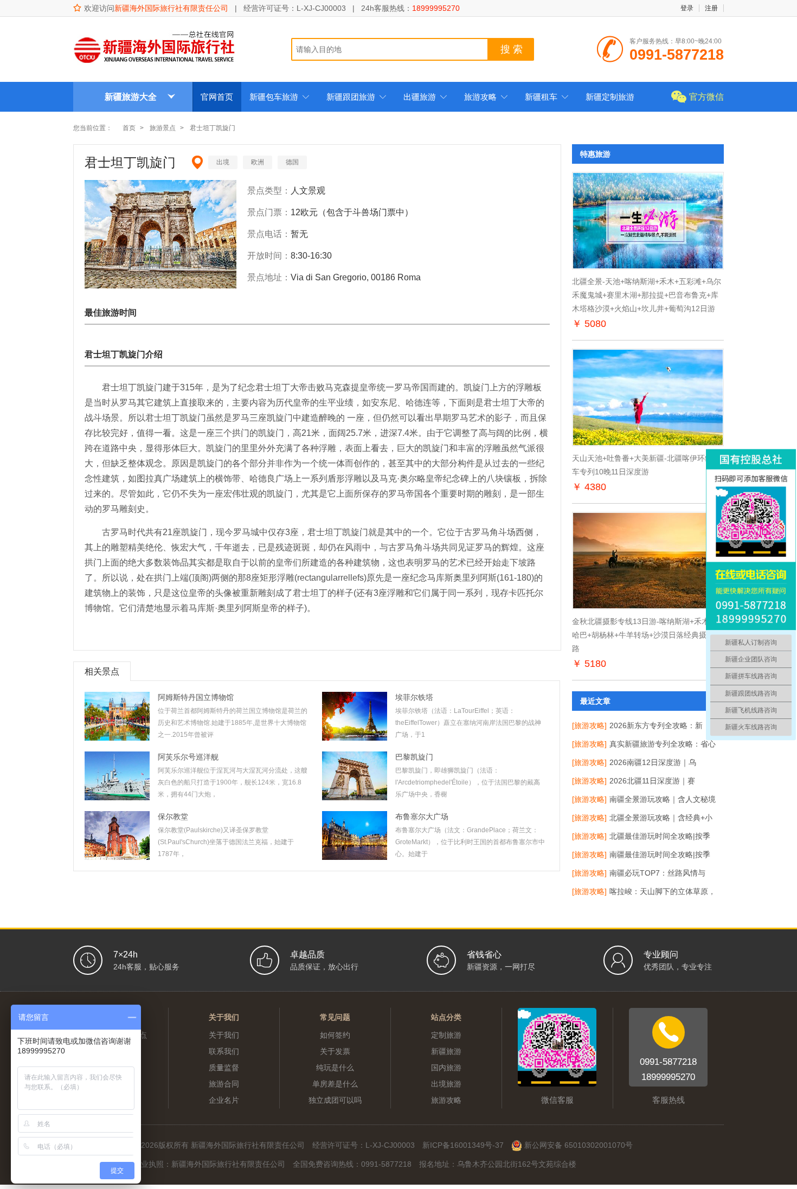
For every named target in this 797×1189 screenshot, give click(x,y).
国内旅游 (446, 1067)
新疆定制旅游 (610, 96)
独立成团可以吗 (335, 1100)
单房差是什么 (335, 1083)
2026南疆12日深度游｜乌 (652, 762)
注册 (711, 8)
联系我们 (224, 1051)
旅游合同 (224, 1083)
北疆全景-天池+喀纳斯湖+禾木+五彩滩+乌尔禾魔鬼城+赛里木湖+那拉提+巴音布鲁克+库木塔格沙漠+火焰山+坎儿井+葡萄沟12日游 (646, 295)
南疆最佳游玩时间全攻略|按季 (659, 854)
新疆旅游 (446, 1051)
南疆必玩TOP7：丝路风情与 (657, 873)
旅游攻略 (486, 96)
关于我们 (224, 1035)
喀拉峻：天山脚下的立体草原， (662, 891)
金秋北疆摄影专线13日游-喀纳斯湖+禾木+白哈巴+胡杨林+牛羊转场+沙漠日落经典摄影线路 (647, 635)
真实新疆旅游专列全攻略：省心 (662, 744)
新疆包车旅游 (279, 96)
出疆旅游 (425, 96)
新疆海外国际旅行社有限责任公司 (171, 8)
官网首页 (217, 96)
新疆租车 (547, 96)
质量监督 (224, 1067)
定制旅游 (446, 1035)
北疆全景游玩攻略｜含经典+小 (660, 817)
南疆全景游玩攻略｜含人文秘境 (662, 799)
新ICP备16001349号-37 (463, 1145)
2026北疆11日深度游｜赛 (652, 780)
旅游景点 (163, 128)
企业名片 (224, 1100)
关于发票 (335, 1051)
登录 (686, 8)
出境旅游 (446, 1083)
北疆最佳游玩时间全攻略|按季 (659, 836)
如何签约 (335, 1035)
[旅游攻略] (589, 725)
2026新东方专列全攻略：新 (656, 725)
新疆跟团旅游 (356, 96)
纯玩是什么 (335, 1067)
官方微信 (706, 96)
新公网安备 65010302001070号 (577, 1145)
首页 (129, 128)
